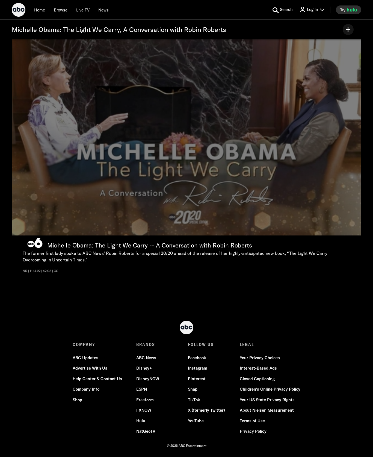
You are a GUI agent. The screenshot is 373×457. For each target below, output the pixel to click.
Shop (77, 399)
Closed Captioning (257, 378)
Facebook (197, 357)
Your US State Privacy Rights (267, 399)
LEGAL (247, 344)
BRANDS (145, 344)
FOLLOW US (201, 344)
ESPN (141, 389)
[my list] (348, 29)
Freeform (145, 399)
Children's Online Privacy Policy (270, 389)
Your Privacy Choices (260, 357)
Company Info (86, 389)
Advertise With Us (90, 368)
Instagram (197, 368)
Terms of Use (252, 420)
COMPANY (84, 344)
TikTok (194, 399)
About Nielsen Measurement (267, 410)
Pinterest (197, 378)
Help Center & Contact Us (97, 378)
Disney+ (144, 368)
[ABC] (18, 10)
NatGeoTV (145, 431)
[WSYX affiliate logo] (35, 243)
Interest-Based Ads (258, 368)
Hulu (140, 420)
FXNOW (143, 410)
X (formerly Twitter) (206, 410)
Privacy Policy (253, 431)
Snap (192, 389)
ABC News (146, 357)
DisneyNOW (147, 378)
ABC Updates (85, 357)
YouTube (196, 420)
